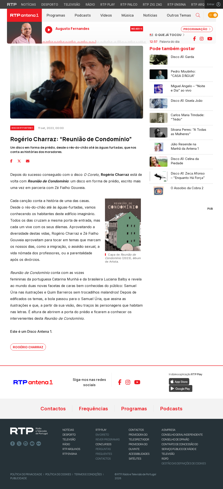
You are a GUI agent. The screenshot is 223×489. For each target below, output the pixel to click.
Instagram (25, 443)
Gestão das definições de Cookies (184, 463)
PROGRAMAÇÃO (195, 29)
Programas (56, 15)
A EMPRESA (168, 430)
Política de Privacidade (26, 474)
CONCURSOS (103, 444)
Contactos (53, 408)
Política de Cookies (58, 474)
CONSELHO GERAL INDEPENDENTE (182, 434)
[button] (198, 15)
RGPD (165, 458)
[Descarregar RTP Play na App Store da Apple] (179, 381)
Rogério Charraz (28, 347)
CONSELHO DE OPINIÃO (175, 439)
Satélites (135, 458)
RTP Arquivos (202, 4)
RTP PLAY (101, 430)
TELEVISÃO (69, 439)
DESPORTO (69, 434)
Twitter (19, 443)
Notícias (28, 4)
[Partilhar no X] (19, 161)
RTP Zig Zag (152, 4)
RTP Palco (128, 4)
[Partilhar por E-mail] (27, 161)
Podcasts (83, 15)
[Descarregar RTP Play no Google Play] (181, 388)
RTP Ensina (176, 4)
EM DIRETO (102, 434)
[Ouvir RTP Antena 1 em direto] (24, 33)
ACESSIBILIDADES (139, 454)
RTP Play (107, 4)
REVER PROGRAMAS (108, 439)
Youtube (32, 443)
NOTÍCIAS (68, 430)
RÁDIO (66, 444)
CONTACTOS (136, 430)
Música (128, 15)
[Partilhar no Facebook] (11, 161)
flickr (38, 443)
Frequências (93, 408)
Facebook (12, 443)
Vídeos (106, 15)
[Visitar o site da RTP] (12, 4)
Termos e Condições (88, 474)
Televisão (72, 4)
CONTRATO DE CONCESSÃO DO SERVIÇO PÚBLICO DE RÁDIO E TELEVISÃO (180, 449)
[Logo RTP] (29, 431)
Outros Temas (179, 15)
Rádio (90, 4)
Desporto (49, 4)
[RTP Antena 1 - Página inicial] (24, 15)
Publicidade (18, 478)
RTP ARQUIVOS (71, 449)
